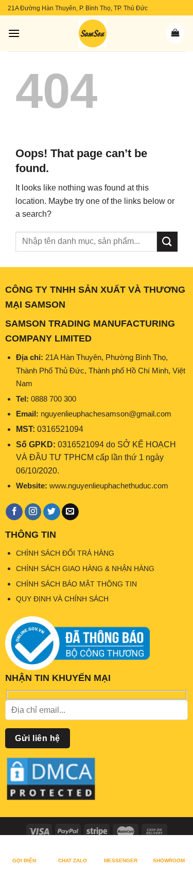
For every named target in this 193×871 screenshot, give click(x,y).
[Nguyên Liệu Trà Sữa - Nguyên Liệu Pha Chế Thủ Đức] (92, 33)
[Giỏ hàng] (175, 33)
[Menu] (14, 33)
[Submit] (167, 242)
